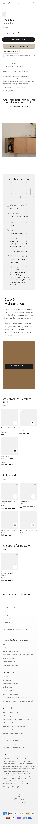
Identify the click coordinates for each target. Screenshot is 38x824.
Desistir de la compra (10, 665)
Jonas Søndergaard (17, 233)
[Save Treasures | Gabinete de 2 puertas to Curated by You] (15, 423)
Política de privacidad (10, 716)
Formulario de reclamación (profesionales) (18, 701)
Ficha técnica (20, 87)
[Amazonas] (24, 506)
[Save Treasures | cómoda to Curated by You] (33, 423)
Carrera (5, 615)
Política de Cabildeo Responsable (14, 723)
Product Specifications (18, 259)
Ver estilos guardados (11, 51)
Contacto (6, 644)
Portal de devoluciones (11, 651)
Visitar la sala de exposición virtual (15, 629)
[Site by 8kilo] (25, 803)
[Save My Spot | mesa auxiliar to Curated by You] (15, 525)
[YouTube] (13, 787)
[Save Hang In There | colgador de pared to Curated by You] (33, 525)
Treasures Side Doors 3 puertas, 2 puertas (8, 458)
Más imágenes (8, 91)
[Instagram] (8, 787)
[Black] (13, 508)
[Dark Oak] (24, 433)
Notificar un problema (10, 740)
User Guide (14, 263)
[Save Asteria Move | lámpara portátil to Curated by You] (15, 496)
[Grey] (31, 506)
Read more (26, 783)
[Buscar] (34, 3)
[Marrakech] (28, 506)
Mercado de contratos (11, 683)
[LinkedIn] (17, 787)
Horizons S (14, 251)
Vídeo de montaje (23, 209)
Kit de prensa (7, 687)
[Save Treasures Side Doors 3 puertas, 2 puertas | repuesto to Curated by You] (15, 451)
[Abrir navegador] (4, 3)
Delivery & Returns (9, 71)
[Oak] (21, 433)
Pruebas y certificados (11, 694)
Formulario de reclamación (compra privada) (18, 655)
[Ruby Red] (9, 508)
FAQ (4, 648)
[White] (21, 506)
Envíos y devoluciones (11, 712)
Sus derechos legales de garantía (14, 747)
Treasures (25, 428)
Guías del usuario (9, 658)
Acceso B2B (7, 680)
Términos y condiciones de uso (14, 726)
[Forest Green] (6, 508)
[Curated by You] (8, 3)
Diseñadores (7, 626)
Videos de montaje (9, 662)
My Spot (8, 530)
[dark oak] (2, 434)
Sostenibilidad (23, 71)
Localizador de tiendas (11, 633)
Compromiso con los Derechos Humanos (17, 719)
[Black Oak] (28, 433)
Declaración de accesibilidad (13, 733)
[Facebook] (4, 787)
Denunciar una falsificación (12, 737)
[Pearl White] (2, 508)
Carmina (25, 502)
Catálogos (6, 622)
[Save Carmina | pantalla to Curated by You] (33, 496)
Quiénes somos (8, 612)
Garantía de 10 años (10, 730)
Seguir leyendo (8, 87)
